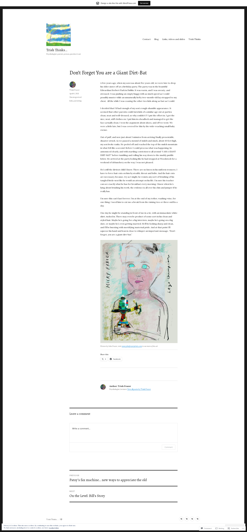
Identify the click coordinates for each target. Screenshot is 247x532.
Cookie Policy (54, 528)
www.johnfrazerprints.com (132, 346)
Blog (156, 39)
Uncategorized (75, 97)
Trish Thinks (195, 39)
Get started (144, 3)
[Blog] (186, 519)
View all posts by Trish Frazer (139, 389)
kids (71, 101)
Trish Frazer (74, 90)
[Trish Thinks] (197, 519)
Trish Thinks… (56, 50)
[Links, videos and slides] (192, 519)
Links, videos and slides (173, 39)
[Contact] (181, 519)
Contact (147, 39)
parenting (78, 101)
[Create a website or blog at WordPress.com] (61, 519)
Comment (169, 447)
